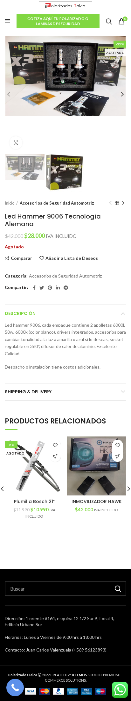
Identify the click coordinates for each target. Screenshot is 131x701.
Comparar (21, 258)
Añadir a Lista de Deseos (71, 258)
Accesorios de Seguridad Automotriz (57, 203)
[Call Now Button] (15, 687)
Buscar (118, 588)
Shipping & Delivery (28, 392)
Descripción (20, 313)
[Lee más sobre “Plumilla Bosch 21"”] (55, 456)
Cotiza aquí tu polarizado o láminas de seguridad (57, 21)
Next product (123, 203)
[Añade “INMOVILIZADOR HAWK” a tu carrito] (117, 456)
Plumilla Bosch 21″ (34, 501)
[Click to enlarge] (16, 142)
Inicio (10, 203)
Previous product (110, 203)
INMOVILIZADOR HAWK (97, 501)
